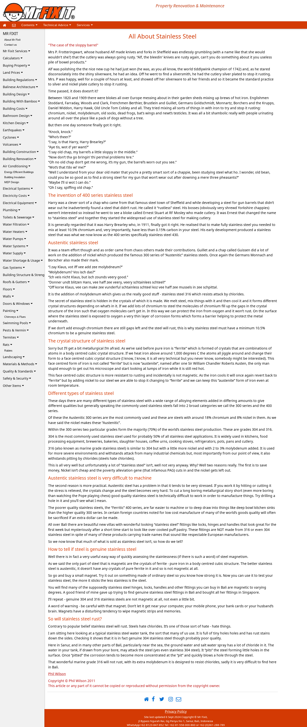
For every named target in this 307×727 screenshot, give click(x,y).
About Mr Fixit (12, 39)
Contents (28, 25)
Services (84, 25)
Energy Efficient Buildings (19, 172)
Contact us (10, 44)
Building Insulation (14, 177)
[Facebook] (153, 699)
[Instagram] (170, 699)
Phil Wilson (57, 674)
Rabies (8, 350)
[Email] (13, 25)
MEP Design (11, 182)
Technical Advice (56, 25)
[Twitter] (162, 699)
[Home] (4, 25)
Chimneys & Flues (15, 316)
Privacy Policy (176, 711)
